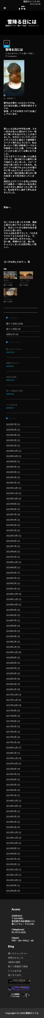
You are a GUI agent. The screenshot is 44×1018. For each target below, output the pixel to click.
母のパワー (8, 296)
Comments (12, 56)
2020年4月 (11, 572)
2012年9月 (11, 885)
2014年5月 (11, 811)
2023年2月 (11, 524)
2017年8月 (11, 715)
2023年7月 (11, 514)
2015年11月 (12, 758)
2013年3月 (11, 864)
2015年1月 (11, 795)
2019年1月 (11, 646)
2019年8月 (11, 615)
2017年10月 (12, 705)
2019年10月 (12, 604)
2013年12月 (12, 832)
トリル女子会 (11, 404)
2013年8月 (11, 853)
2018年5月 (11, 668)
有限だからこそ (12, 363)
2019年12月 (12, 593)
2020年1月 (11, 588)
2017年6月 (11, 721)
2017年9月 (11, 710)
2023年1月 (11, 530)
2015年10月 (12, 763)
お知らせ (10, 334)
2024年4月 (11, 471)
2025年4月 (11, 434)
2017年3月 (11, 731)
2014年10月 (12, 805)
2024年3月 (11, 477)
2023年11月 (12, 493)
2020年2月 (11, 583)
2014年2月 (11, 821)
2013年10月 (12, 842)
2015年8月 (11, 768)
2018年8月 (11, 662)
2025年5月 (11, 429)
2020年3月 (11, 577)
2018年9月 (11, 657)
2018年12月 (12, 652)
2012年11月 (12, 874)
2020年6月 (11, 567)
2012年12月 (12, 869)
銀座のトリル (11, 25)
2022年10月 (12, 535)
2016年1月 (11, 752)
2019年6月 (11, 625)
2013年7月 (11, 858)
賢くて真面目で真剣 (14, 391)
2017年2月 (11, 736)
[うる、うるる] (26, 275)
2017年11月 (12, 699)
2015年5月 (11, 784)
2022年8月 (11, 540)
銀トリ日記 (22, 25)
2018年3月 (11, 678)
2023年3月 (11, 519)
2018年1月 (11, 689)
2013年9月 (11, 848)
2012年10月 (12, 880)
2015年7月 (11, 774)
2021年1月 (11, 556)
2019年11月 (12, 599)
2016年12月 (12, 747)
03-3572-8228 (19, 932)
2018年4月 (11, 673)
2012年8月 (11, 890)
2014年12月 (12, 800)
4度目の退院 (11, 377)
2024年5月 (11, 466)
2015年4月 (11, 789)
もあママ (13, 53)
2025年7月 (11, 424)
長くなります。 (15, 975)
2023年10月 (12, 498)
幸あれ (6, 280)
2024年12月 (12, 450)
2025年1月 (11, 445)
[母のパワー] (10, 291)
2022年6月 (11, 551)
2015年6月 (11, 779)
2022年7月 (11, 546)
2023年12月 (12, 487)
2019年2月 (11, 641)
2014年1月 (11, 827)
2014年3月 (11, 816)
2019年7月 (11, 620)
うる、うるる (25, 280)
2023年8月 (11, 509)
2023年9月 (11, 503)
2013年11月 (12, 837)
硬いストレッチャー (14, 349)
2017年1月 (11, 742)
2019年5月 (11, 630)
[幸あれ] (10, 275)
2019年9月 (11, 609)
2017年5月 (11, 726)
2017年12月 (12, 694)
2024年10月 (12, 456)
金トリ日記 (11, 328)
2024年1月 (11, 482)
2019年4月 (11, 636)
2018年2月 (11, 683)
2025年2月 (11, 440)
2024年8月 (11, 461)
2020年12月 (12, 562)
